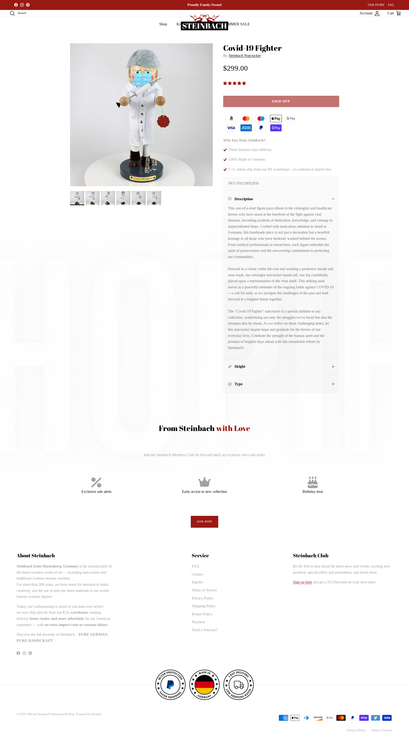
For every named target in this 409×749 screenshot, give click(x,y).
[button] (235, 83)
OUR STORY (376, 5)
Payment (198, 622)
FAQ (391, 5)
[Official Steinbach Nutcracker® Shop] (204, 22)
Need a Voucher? (205, 630)
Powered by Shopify (89, 714)
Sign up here (302, 582)
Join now (204, 521)
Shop (163, 24)
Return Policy (202, 614)
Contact (197, 574)
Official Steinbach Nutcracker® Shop (51, 714)
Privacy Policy (202, 598)
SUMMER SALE (236, 24)
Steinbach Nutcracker (245, 56)
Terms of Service (204, 590)
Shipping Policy (204, 606)
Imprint (197, 582)
